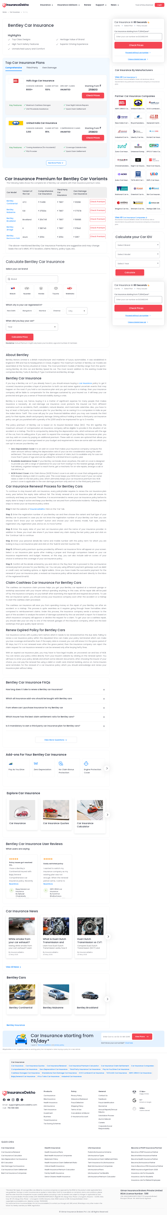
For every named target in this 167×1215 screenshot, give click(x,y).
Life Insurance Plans (96, 1169)
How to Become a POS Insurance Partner (147, 1166)
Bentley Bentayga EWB (13, 237)
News (114, 5)
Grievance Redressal (79, 1099)
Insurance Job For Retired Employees (145, 1180)
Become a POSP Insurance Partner (144, 1152)
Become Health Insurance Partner (144, 1159)
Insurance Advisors (67, 5)
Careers (102, 1122)
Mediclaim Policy (51, 1159)
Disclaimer (103, 1106)
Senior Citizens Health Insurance (57, 1177)
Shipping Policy (77, 1106)
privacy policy (59, 1045)
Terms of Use (76, 1109)
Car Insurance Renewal (57, 1065)
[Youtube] (8, 1100)
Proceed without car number (137, 52)
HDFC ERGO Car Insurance (140, 1073)
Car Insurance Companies (134, 217)
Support (100, 5)
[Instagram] (13, 1100)
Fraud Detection (77, 1102)
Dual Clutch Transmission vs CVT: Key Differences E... (89, 940)
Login (159, 5)
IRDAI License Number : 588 (134, 1193)
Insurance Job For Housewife (142, 1173)
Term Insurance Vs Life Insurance (101, 1162)
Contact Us (103, 1095)
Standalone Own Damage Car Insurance (59, 1073)
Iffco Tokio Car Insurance (48, 1076)
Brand (14, 279)
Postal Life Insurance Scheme (99, 1152)
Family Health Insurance (54, 1173)
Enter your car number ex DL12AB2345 (132, 36)
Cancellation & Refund (80, 1113)
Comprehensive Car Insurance (24, 1069)
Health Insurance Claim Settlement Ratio (61, 1162)
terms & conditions (44, 1045)
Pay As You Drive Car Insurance (116, 1069)
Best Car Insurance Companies (13, 1173)
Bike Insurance (49, 1099)
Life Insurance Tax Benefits (98, 1173)
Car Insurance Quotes (56, 823)
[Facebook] (4, 1100)
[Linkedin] (17, 1100)
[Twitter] (21, 1100)
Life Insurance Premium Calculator (101, 1177)
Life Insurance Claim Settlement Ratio (103, 1159)
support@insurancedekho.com (23, 1105)
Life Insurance (49, 1106)
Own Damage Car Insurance (12, 1166)
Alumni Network (105, 1119)
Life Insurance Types (96, 1155)
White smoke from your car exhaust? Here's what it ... (19, 940)
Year (10, 326)
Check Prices (93, 95)
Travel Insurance (50, 1120)
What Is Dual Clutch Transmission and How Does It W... (54, 940)
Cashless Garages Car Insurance (25, 1073)
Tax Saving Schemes (52, 1123)
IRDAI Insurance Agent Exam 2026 (144, 1169)
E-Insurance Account (79, 1116)
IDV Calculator (7, 1162)
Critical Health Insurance (54, 1166)
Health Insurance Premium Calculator (60, 1169)
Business (47, 1116)
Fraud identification (106, 1102)
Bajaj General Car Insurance (23, 1076)
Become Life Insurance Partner (143, 1162)
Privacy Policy (76, 1095)
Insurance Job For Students (142, 1177)
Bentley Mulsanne (11, 211)
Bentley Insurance (16, 1025)
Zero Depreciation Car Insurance (53, 1069)
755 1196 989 (13, 1108)
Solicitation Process (106, 1115)
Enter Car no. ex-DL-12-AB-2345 (116, 1036)
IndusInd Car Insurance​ (72, 1076)
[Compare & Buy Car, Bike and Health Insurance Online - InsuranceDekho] (16, 5)
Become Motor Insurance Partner (144, 1155)
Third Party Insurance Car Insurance (85, 1069)
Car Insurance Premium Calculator (84, 1065)
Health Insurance (50, 1102)
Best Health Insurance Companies (58, 1155)
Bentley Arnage (10, 228)
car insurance (85, 383)
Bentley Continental (12, 202)
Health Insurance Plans (54, 1152)
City (70, 310)
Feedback (102, 1099)
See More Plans (54, 163)
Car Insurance (17, 823)
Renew (87, 5)
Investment (48, 1113)
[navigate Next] (107, 768)
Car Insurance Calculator (85, 825)
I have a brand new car (137, 59)
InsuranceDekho (37, 509)
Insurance (45, 5)
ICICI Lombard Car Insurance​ (91, 1073)
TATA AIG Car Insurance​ (116, 1073)
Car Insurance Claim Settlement (115, 1065)
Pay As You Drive (16, 769)
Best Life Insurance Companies (100, 1166)
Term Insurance (50, 1109)
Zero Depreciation (42, 769)
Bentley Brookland (11, 219)
